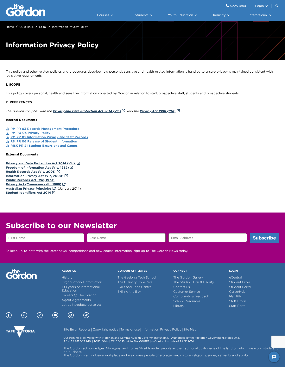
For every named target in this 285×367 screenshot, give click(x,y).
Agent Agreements (76, 300)
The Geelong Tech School (136, 277)
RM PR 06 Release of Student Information (43, 141)
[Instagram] (40, 315)
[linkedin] (24, 315)
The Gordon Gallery (188, 277)
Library (178, 306)
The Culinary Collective (134, 282)
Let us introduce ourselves (82, 304)
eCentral (235, 277)
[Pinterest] (71, 315)
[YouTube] (55, 315)
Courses (103, 15)
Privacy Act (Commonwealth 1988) (33, 184)
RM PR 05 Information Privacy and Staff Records (49, 137)
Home (10, 26)
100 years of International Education (81, 288)
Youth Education (180, 15)
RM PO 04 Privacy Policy (30, 133)
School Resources (186, 301)
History (67, 277)
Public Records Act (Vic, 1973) (30, 180)
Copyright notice (105, 329)
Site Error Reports (77, 329)
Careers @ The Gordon (79, 295)
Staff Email (237, 301)
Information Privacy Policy (161, 329)
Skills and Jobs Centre (134, 287)
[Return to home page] (26, 15)
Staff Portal (237, 306)
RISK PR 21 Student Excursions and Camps (44, 145)
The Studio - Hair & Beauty (193, 282)
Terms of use (130, 329)
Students (142, 15)
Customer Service (186, 291)
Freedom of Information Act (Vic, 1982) (37, 167)
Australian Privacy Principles (28, 188)
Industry (219, 15)
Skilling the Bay (129, 291)
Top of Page (25, 357)
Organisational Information (82, 282)
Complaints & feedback (191, 296)
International (258, 15)
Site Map (190, 329)
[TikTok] (86, 315)
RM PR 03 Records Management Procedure (44, 129)
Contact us (181, 287)
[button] (277, 6)
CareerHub (237, 291)
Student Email (239, 282)
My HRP (235, 296)
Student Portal (240, 287)
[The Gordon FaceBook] (9, 315)
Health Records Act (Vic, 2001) (30, 172)
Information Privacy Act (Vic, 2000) (34, 176)
